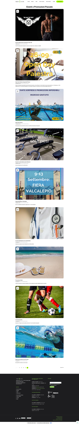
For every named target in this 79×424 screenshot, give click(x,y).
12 (21, 367)
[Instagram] (15, 418)
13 (23, 367)
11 (19, 367)
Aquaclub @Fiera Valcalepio (21, 201)
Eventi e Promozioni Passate (25, 83)
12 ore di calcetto (18, 319)
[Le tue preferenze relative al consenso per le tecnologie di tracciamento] (77, 422)
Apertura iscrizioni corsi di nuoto (21, 359)
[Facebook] (17, 418)
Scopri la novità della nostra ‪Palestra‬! (22, 161)
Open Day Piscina (19, 122)
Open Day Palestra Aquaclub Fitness (22, 82)
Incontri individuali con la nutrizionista (23, 240)
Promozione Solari (19, 280)
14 (25, 367)
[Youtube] (19, 418)
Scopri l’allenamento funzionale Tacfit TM (23, 42)
